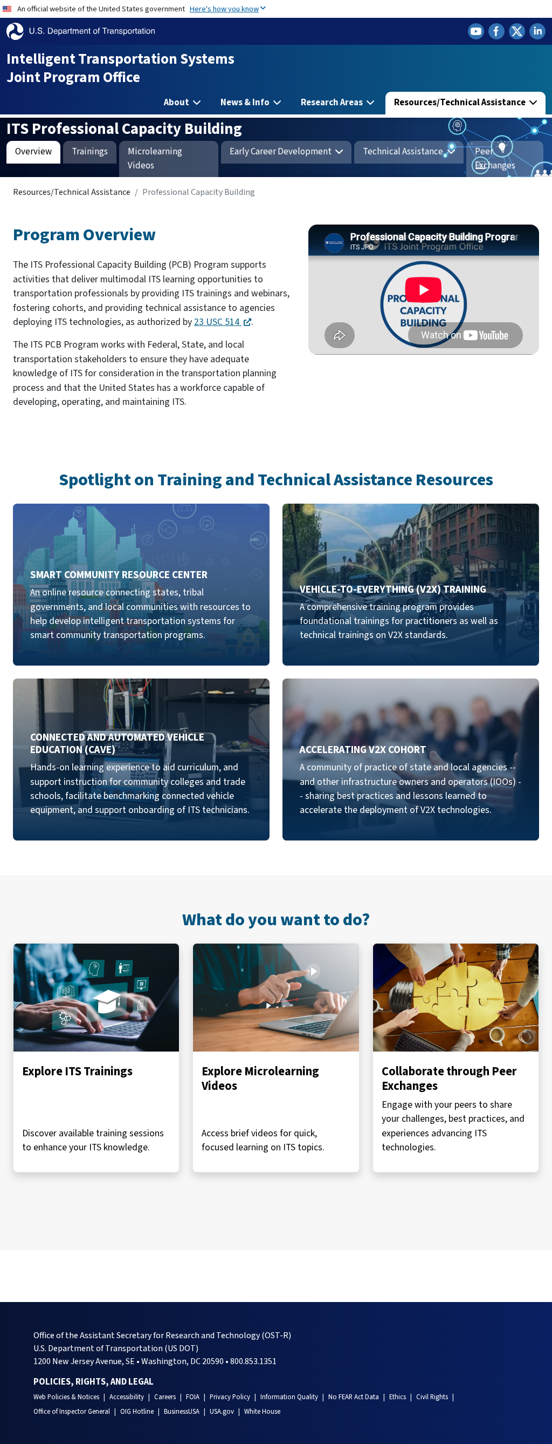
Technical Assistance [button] (404, 151)
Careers (165, 1397)
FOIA (192, 1397)
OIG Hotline (137, 1411)
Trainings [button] (90, 151)
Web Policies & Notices (66, 1397)
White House (262, 1411)
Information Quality (289, 1397)
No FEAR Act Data (353, 1397)
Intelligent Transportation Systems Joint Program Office (120, 68)
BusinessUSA (181, 1411)
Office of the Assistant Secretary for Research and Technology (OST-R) (162, 1335)
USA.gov (222, 1411)
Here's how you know (224, 9)
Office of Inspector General (71, 1411)
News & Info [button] (245, 102)
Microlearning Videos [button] (155, 158)
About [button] (177, 102)
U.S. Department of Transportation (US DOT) (115, 1348)
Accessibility (126, 1397)
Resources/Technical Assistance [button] (460, 102)
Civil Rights (432, 1397)
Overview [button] (33, 151)
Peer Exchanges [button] (495, 158)
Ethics (397, 1397)
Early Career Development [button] (281, 151)
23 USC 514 (218, 322)
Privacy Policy (230, 1397)
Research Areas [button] (332, 102)
